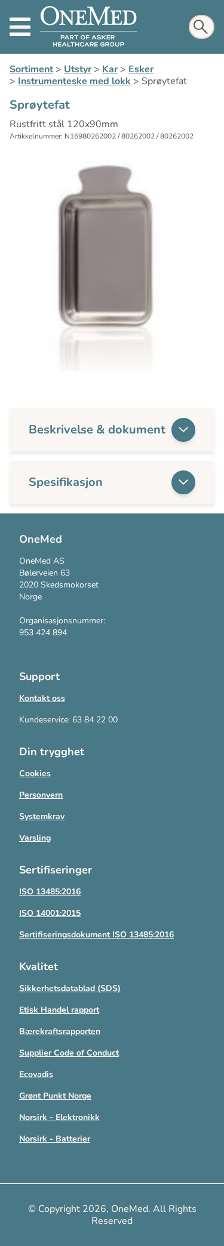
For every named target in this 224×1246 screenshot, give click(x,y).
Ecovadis (36, 1074)
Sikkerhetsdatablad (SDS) (70, 988)
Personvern (41, 795)
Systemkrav (42, 816)
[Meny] (20, 27)
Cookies (35, 773)
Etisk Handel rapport (59, 1010)
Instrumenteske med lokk (74, 81)
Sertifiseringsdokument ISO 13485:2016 (96, 934)
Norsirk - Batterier (54, 1139)
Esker (141, 69)
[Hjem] (88, 27)
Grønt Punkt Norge (55, 1096)
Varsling (35, 838)
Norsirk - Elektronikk (59, 1117)
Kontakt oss (42, 698)
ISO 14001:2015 (50, 913)
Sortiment (31, 69)
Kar (110, 69)
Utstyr (77, 69)
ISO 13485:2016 (50, 891)
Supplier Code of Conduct (69, 1053)
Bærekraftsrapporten (59, 1031)
